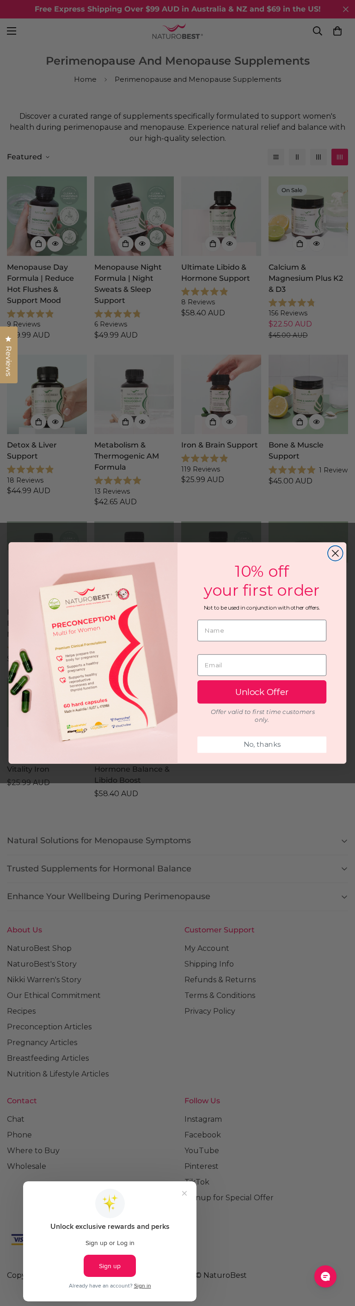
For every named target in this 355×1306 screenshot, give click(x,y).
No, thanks (262, 744)
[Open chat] (325, 1276)
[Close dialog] (335, 553)
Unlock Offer (261, 692)
